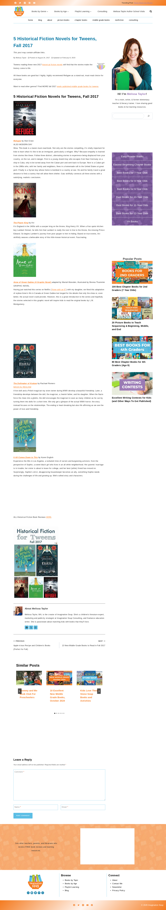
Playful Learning (72, 887)
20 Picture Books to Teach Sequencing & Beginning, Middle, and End (130, 326)
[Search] (148, 116)
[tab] (54, 713)
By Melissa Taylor (20, 58)
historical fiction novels (52, 65)
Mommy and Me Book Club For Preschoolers (28, 694)
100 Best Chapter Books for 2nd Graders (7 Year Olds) (129, 288)
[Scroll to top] (157, 901)
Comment (19, 772)
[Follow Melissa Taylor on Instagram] (35, 627)
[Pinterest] (30, 3)
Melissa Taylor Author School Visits (129, 11)
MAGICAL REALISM (22, 387)
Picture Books (63, 20)
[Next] (99, 691)
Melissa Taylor (40, 608)
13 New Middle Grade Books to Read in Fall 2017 (83, 643)
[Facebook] (15, 3)
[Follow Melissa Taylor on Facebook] (27, 627)
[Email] (34, 3)
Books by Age (71, 884)
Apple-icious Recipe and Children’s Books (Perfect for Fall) (31, 645)
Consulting (102, 11)
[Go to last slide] (20, 691)
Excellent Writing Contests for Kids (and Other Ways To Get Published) (131, 399)
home (30, 20)
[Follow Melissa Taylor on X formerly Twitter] (31, 627)
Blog (40, 20)
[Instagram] (25, 3)
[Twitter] (20, 3)
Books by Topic (71, 880)
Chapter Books (81, 20)
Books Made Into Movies (143, 3)
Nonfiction (119, 20)
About (49, 20)
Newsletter (117, 887)
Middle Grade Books (101, 20)
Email (65, 807)
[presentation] (29, 678)
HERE (48, 517)
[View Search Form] (151, 11)
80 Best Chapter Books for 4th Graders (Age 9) (128, 364)
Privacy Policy (118, 890)
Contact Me (117, 884)
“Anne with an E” (58, 290)
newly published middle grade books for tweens (77, 86)
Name (17, 807)
